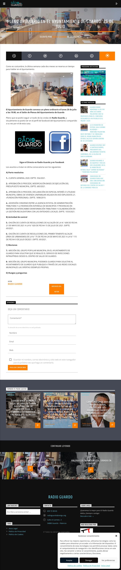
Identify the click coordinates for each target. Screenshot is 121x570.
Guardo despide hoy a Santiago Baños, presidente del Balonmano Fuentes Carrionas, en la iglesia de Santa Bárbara (93, 151)
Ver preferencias (108, 560)
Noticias (60, 16)
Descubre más (86, 516)
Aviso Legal (105, 565)
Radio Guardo (59, 37)
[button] (116, 536)
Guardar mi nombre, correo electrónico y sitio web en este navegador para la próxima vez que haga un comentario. (44, 359)
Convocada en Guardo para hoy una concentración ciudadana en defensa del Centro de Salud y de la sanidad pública (93, 182)
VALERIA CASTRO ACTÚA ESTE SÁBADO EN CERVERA (91, 462)
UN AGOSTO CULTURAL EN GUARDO (30, 462)
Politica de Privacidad (91, 565)
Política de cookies (75, 565)
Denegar (88, 560)
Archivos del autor (57, 289)
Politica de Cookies (16, 534)
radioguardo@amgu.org (56, 515)
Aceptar (69, 560)
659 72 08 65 (52, 511)
